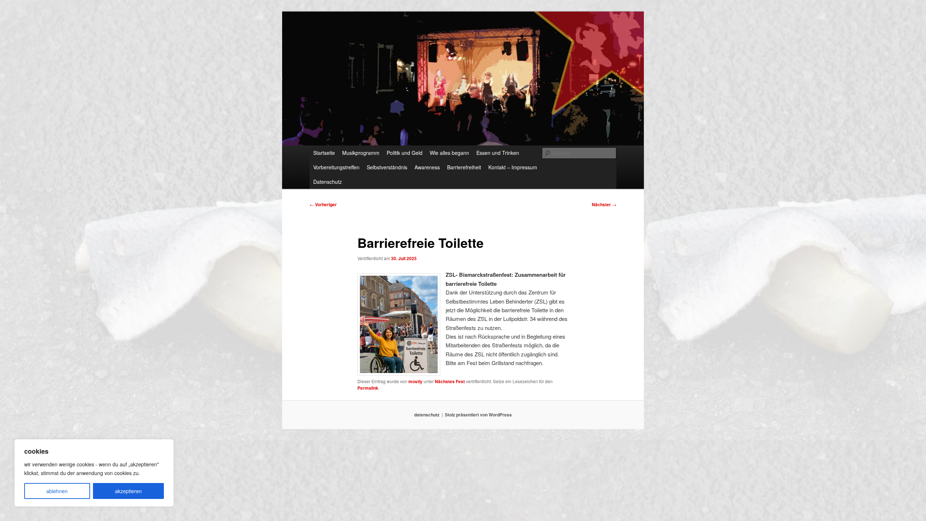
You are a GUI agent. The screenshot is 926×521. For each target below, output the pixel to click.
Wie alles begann (449, 152)
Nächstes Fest (450, 381)
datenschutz (426, 414)
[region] (94, 473)
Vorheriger (323, 204)
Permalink (367, 388)
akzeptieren (128, 491)
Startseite (324, 152)
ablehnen (57, 491)
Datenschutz (327, 181)
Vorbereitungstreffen (336, 167)
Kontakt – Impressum (512, 167)
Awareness (427, 167)
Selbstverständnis (387, 167)
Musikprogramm (360, 152)
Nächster (604, 204)
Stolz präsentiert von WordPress (478, 414)
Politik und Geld (404, 152)
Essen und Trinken (497, 152)
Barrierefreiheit (464, 167)
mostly (415, 381)
